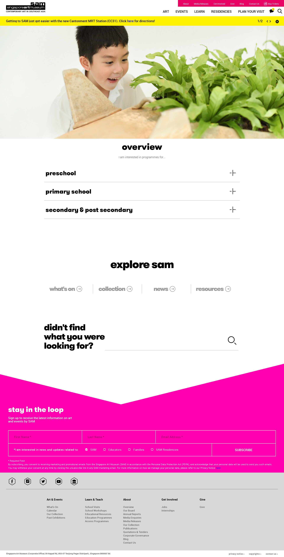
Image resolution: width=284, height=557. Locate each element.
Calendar (52, 510)
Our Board (129, 510)
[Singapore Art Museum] (41, 7)
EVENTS (182, 12)
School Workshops (96, 510)
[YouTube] (58, 481)
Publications (130, 528)
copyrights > (255, 553)
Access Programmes (97, 521)
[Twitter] (43, 481)
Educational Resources (98, 514)
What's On (52, 507)
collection (112, 288)
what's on (62, 288)
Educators (114, 450)
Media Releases (201, 3)
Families (138, 450)
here (130, 21)
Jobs (164, 507)
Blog (242, 3)
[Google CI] (74, 481)
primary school (68, 191)
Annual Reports (132, 514)
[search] (232, 341)
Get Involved (219, 3)
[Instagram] (27, 481)
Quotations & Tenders (135, 532)
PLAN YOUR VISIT (251, 12)
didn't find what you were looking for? (74, 336)
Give (232, 3)
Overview (128, 507)
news (161, 288)
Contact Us (254, 3)
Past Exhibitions (56, 517)
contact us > (272, 553)
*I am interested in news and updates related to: (46, 450)
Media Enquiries (132, 517)
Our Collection (55, 514)
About (186, 3)
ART (166, 12)
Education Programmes (98, 517)
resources (209, 288)
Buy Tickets (273, 3)
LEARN (199, 12)
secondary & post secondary (89, 210)
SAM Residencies (167, 450)
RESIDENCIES (221, 12)
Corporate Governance (136, 535)
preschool (61, 173)
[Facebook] (12, 481)
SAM (93, 450)
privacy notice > (237, 553)
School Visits (92, 507)
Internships (168, 510)
